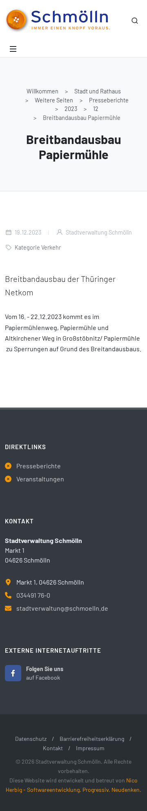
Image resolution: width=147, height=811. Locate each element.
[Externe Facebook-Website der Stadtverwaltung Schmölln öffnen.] (13, 673)
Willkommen (42, 91)
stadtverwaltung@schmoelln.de (62, 608)
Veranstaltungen (40, 479)
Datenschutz (31, 738)
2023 (71, 108)
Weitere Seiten (54, 100)
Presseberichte (109, 100)
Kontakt (53, 748)
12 (95, 108)
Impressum (90, 748)
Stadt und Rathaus (97, 91)
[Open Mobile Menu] (13, 49)
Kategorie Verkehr (38, 247)
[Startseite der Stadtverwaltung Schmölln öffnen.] (57, 20)
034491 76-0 (33, 595)
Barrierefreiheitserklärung (92, 738)
